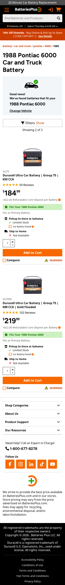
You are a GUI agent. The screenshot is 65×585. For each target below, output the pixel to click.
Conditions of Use (32, 565)
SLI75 (6, 171)
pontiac (38, 46)
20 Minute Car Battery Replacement (32, 3)
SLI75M (7, 299)
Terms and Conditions (32, 570)
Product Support (17, 422)
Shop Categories (16, 405)
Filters (30, 123)
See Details (45, 36)
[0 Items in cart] (58, 9)
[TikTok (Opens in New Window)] (41, 464)
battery (7, 46)
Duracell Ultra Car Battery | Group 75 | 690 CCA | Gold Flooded (30, 305)
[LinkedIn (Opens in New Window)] (31, 464)
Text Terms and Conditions (32, 576)
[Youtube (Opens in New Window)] (52, 464)
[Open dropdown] (59, 199)
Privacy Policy (33, 581)
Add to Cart (32, 252)
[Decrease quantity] (12, 244)
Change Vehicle (21, 111)
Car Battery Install (22, 226)
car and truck (22, 46)
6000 (48, 46)
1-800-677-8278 (23, 448)
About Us (11, 414)
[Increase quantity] (12, 241)
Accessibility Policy (32, 559)
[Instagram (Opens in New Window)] (20, 464)
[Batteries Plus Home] (29, 9)
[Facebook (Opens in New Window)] (9, 464)
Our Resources (15, 430)
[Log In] (50, 9)
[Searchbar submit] (58, 18)
